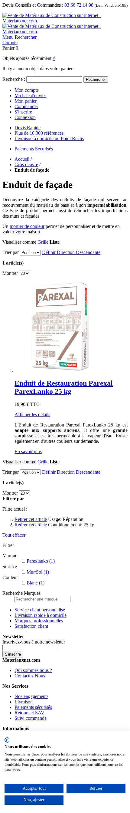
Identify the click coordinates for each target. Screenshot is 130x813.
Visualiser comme (19, 242)
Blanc (35, 582)
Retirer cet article (31, 519)
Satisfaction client (31, 626)
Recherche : (13, 79)
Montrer (10, 273)
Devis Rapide (28, 127)
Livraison (24, 701)
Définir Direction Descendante (71, 252)
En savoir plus (28, 451)
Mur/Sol (38, 571)
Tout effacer (13, 535)
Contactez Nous (30, 675)
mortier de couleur (27, 226)
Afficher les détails (32, 414)
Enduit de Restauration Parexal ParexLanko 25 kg (64, 387)
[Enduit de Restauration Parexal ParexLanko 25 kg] (60, 370)
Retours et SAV (29, 712)
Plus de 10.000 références (39, 133)
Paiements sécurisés (33, 707)
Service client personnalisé (40, 609)
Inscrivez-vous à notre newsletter (33, 641)
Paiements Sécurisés (34, 148)
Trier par (10, 252)
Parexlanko (41, 561)
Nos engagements (31, 696)
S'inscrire (23, 111)
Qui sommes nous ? (33, 670)
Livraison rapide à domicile (41, 615)
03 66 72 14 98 (79, 5)
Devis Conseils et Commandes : (32, 5)
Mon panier (26, 101)
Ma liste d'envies (30, 95)
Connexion (25, 117)
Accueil (22, 159)
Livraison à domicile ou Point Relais (49, 138)
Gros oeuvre (26, 164)
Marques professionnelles (39, 620)
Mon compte (27, 90)
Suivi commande (31, 718)
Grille (42, 242)
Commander (26, 106)
